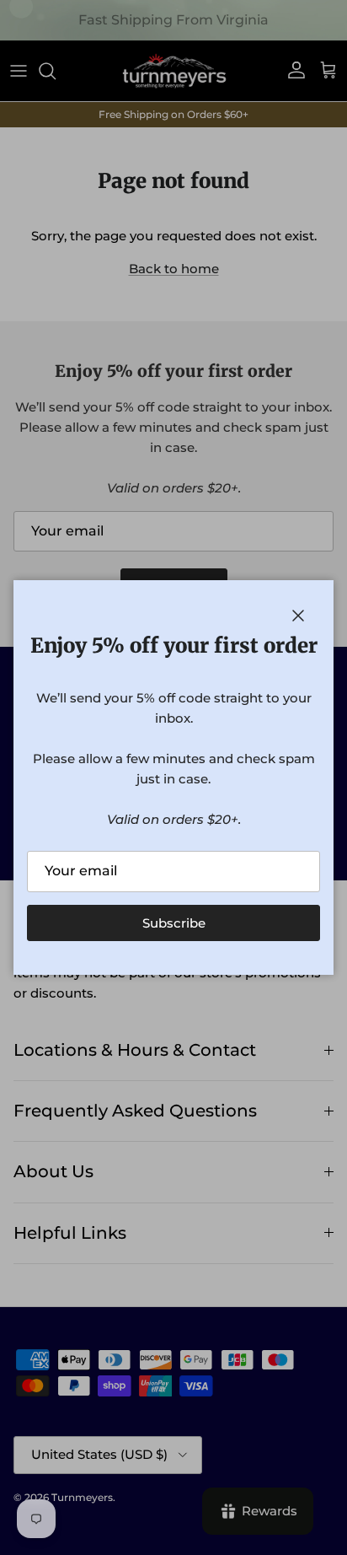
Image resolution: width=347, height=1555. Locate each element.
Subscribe (174, 923)
